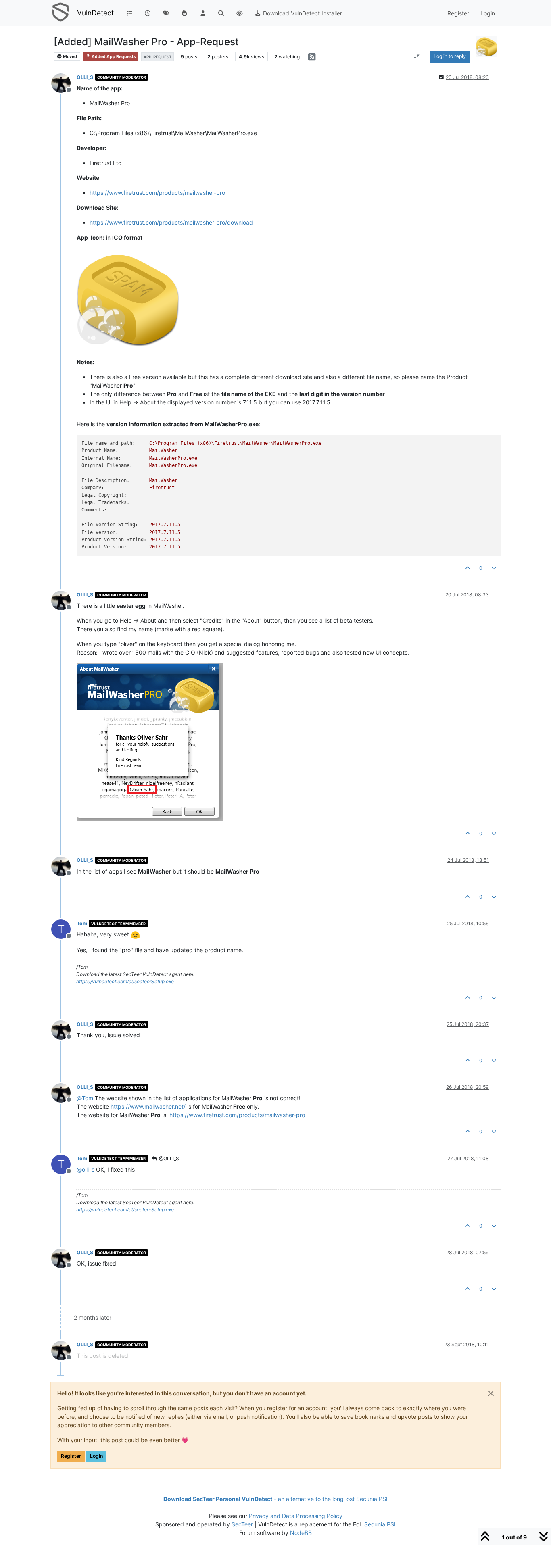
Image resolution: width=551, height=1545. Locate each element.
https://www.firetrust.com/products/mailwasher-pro (157, 192)
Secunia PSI (380, 1524)
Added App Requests (113, 56)
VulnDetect (95, 12)
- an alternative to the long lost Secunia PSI (275, 1498)
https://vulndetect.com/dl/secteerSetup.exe (125, 981)
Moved (69, 56)
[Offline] (64, 82)
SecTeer (242, 1524)
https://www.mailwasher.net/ (148, 1106)
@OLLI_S (168, 1158)
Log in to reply (450, 56)
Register (71, 1456)
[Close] (491, 1393)
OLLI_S (85, 77)
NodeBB (301, 1532)
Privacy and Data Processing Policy (295, 1515)
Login (96, 1456)
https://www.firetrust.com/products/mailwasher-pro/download (171, 222)
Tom (82, 923)
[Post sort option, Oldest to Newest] (416, 56)
